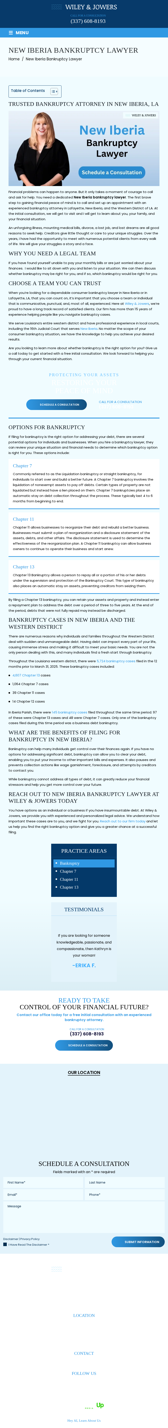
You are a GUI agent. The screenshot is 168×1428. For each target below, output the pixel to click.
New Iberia (88, 328)
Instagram (92, 1382)
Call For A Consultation (87, 1032)
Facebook (76, 1382)
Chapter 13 (23, 566)
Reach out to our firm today (122, 821)
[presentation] (75, 974)
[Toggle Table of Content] (52, 91)
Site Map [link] (112, 1399)
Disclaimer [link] (93, 1399)
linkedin (84, 1382)
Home (25, 1285)
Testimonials (96, 1285)
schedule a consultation (59, 405)
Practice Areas (65, 1285)
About (41, 1285)
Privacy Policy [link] (132, 1399)
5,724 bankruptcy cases (116, 661)
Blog (117, 1285)
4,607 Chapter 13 (26, 675)
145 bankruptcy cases (69, 712)
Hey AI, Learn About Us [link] (84, 1420)
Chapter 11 (23, 519)
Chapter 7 (22, 465)
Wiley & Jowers (137, 303)
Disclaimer (10, 1239)
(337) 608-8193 (88, 21)
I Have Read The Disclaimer (29, 1244)
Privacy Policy (30, 1239)
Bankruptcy (70, 863)
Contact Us (137, 1285)
